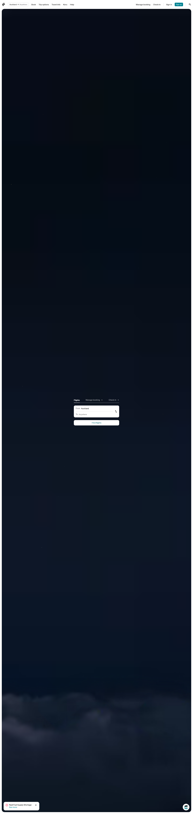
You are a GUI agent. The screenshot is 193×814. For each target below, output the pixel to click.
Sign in (169, 4)
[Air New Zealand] (3, 4)
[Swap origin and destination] (116, 411)
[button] (36, 805)
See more (13, 807)
